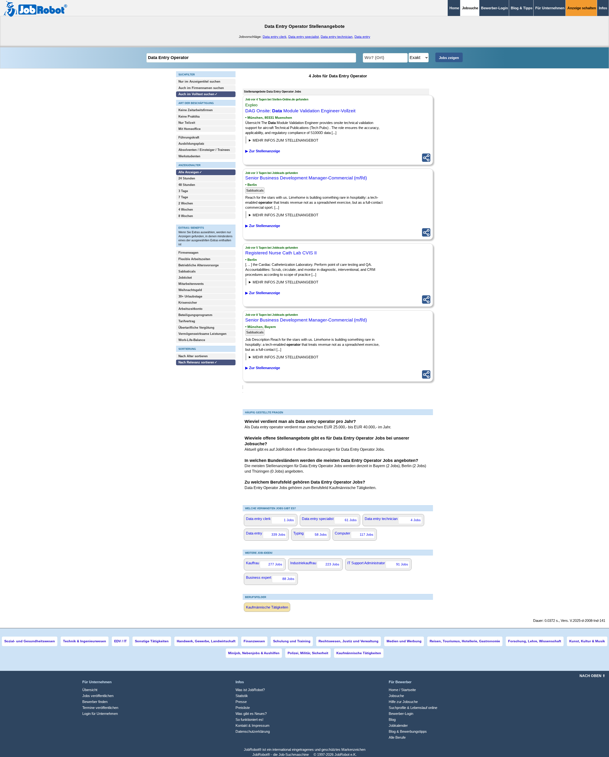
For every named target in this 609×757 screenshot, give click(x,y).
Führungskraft (188, 137)
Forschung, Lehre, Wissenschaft (534, 641)
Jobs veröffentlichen (97, 696)
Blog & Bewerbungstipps (408, 731)
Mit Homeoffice (189, 129)
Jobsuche (396, 696)
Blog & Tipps (521, 8)
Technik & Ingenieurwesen (84, 641)
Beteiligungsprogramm (195, 315)
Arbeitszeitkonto (190, 309)
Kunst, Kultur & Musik (587, 641)
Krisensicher (187, 302)
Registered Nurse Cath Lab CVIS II (281, 252)
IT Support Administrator (377, 563)
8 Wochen (185, 216)
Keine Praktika (189, 116)
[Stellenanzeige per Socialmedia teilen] (426, 157)
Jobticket (185, 277)
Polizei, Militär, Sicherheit (308, 653)
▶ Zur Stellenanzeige (262, 151)
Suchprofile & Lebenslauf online (413, 708)
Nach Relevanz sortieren (196, 362)
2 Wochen (185, 203)
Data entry (362, 37)
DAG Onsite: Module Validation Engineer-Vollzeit (300, 110)
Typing (310, 533)
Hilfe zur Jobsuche (403, 702)
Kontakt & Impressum (253, 725)
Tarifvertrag (186, 321)
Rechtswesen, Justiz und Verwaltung (348, 641)
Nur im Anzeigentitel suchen (199, 81)
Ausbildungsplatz (191, 143)
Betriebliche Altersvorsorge (198, 265)
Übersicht (89, 690)
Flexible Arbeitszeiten (194, 259)
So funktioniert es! (249, 719)
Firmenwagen (188, 252)
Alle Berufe (397, 737)
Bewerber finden (95, 702)
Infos (603, 8)
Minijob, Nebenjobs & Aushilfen (254, 653)
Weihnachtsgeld (190, 290)
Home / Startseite (402, 690)
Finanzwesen (254, 641)
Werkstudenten (189, 156)
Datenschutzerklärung (253, 731)
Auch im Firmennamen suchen (201, 88)
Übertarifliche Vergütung (196, 327)
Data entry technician (337, 37)
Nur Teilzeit (186, 122)
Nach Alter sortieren (193, 356)
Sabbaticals (187, 271)
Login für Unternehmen (100, 714)
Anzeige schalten (581, 8)
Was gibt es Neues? (251, 714)
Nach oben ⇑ (592, 676)
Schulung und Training (291, 641)
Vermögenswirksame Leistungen (202, 334)
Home (454, 8)
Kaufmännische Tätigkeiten (267, 607)
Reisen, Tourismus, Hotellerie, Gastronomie (465, 641)
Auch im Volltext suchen (196, 94)
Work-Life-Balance (191, 340)
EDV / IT (120, 641)
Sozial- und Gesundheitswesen (29, 641)
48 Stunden (186, 185)
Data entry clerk (274, 37)
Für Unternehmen (550, 8)
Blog (392, 719)
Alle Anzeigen (189, 172)
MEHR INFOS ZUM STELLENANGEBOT (285, 140)
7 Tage (183, 197)
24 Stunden (186, 178)
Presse (241, 702)
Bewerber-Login (494, 8)
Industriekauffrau (314, 563)
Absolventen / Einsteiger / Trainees (204, 150)
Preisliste (243, 708)
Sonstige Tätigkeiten (152, 641)
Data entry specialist (303, 37)
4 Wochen (185, 209)
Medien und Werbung (404, 641)
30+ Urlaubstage (190, 296)
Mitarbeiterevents (191, 284)
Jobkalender (398, 725)
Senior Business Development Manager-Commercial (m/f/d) (306, 177)
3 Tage (183, 191)
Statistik (242, 696)
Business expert (270, 578)
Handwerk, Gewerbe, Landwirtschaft (206, 641)
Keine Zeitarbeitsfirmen (195, 110)
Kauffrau (264, 563)
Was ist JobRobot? (250, 690)
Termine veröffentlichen (100, 708)
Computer (354, 533)
